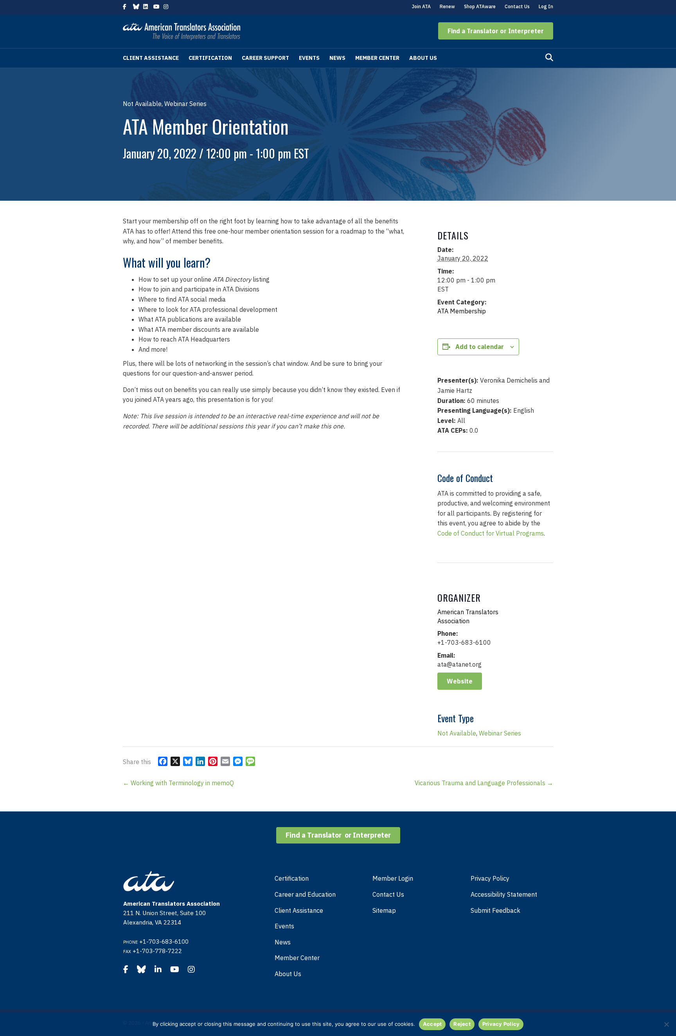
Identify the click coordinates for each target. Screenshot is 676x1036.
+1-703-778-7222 (157, 951)
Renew (447, 6)
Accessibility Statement (504, 894)
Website (460, 681)
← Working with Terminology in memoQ (178, 783)
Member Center (377, 57)
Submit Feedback (495, 910)
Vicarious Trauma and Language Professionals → (484, 783)
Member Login (392, 878)
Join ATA (421, 6)
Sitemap (384, 910)
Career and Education (305, 894)
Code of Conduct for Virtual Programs (490, 533)
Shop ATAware (480, 6)
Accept (432, 1024)
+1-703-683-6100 (164, 941)
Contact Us (517, 6)
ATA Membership (461, 311)
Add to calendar (479, 347)
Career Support (265, 57)
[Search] (549, 57)
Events (309, 57)
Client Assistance (151, 57)
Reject (462, 1024)
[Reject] (666, 1024)
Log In (546, 6)
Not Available (456, 733)
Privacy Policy (490, 878)
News (337, 57)
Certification (210, 57)
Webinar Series (500, 733)
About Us (423, 57)
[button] (495, 31)
